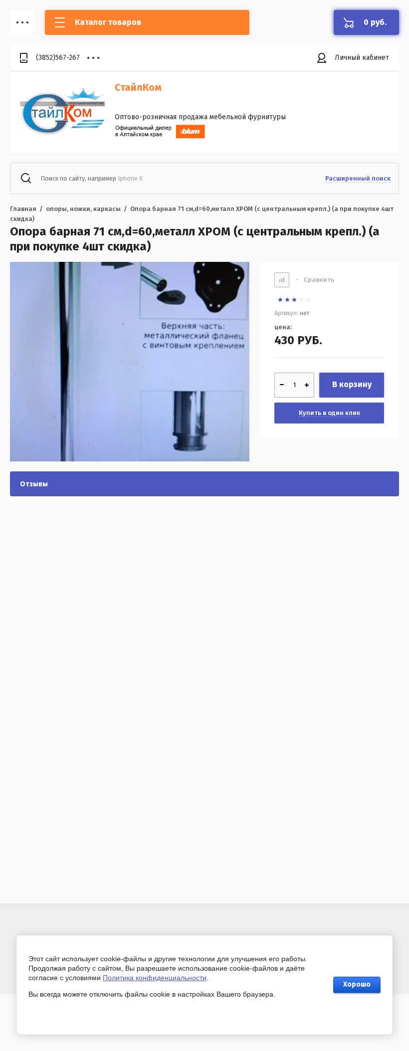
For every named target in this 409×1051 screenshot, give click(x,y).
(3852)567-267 (58, 57)
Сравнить (315, 279)
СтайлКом (138, 87)
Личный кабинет (362, 57)
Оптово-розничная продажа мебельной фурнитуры (200, 117)
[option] (129, 366)
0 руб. (375, 22)
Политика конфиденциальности (154, 978)
